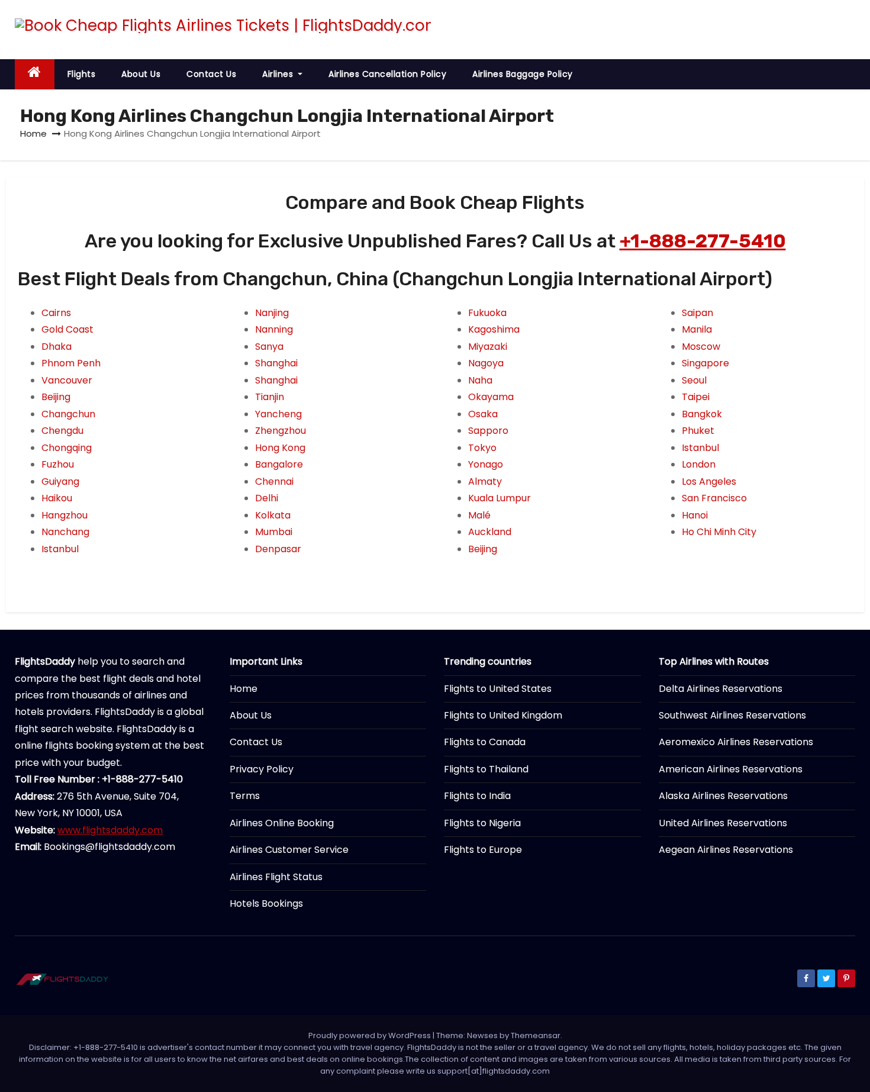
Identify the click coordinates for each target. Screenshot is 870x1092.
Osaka (483, 414)
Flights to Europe (483, 849)
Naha (480, 380)
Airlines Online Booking (282, 823)
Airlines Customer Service (289, 849)
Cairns (56, 313)
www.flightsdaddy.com (110, 830)
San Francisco (714, 498)
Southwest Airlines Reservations (732, 715)
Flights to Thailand (486, 769)
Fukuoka (487, 313)
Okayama (491, 397)
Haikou (56, 498)
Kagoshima (494, 329)
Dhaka (56, 346)
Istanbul (60, 549)
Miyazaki (487, 346)
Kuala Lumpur (499, 498)
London (699, 464)
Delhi (266, 498)
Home (33, 133)
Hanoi (695, 515)
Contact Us (211, 74)
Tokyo (482, 448)
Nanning (274, 329)
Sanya (269, 346)
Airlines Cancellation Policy (387, 74)
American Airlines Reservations (731, 769)
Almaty (485, 481)
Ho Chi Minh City (719, 532)
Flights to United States (498, 688)
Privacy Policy (262, 769)
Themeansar (535, 1035)
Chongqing (66, 448)
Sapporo (488, 430)
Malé (479, 515)
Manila (697, 329)
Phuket (698, 430)
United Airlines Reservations (723, 823)
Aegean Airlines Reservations (726, 849)
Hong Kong (280, 448)
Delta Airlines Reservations (720, 688)
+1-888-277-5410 (703, 241)
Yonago (485, 464)
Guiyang (60, 481)
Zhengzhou (280, 430)
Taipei (696, 397)
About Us (140, 74)
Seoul (694, 380)
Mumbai (273, 532)
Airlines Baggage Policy (522, 74)
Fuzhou (57, 464)
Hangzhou (64, 515)
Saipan (697, 313)
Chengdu (62, 430)
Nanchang (65, 532)
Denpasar (278, 549)
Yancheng (278, 414)
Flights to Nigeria (482, 823)
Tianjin (269, 397)
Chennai (274, 481)
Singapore (705, 363)
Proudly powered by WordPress (370, 1035)
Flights (81, 74)
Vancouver (66, 380)
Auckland (489, 532)
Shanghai (276, 363)
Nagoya (486, 363)
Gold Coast (67, 329)
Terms (245, 796)
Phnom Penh (71, 363)
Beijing (55, 397)
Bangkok (702, 414)
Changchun (68, 414)
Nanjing (272, 313)
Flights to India (477, 796)
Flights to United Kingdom (503, 715)
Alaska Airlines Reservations (723, 796)
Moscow (701, 346)
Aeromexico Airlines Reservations (736, 742)
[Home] (34, 74)
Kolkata (273, 515)
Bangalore (279, 464)
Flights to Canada (485, 742)
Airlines (279, 74)
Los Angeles (709, 481)
